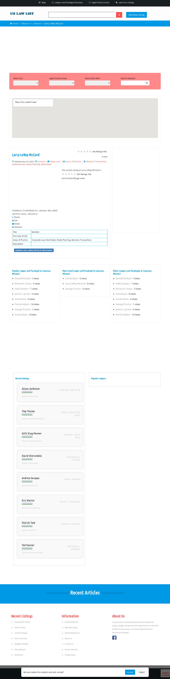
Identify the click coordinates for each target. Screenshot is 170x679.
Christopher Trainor (22, 622)
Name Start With (92, 78)
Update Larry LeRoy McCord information (33, 250)
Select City (17, 78)
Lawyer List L (55, 161)
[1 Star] (78, 151)
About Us (68, 638)
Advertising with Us (72, 633)
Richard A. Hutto (23, 283)
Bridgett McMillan (21, 644)
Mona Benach (20, 649)
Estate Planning (33, 164)
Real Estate (46, 164)
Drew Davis (20, 299)
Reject (142, 672)
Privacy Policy (70, 655)
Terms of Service (71, 649)
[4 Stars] (87, 151)
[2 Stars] (81, 151)
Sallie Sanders (22, 288)
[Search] (119, 15)
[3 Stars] (84, 151)
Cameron (37, 23)
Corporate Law (18, 164)
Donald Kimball (22, 278)
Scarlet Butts (21, 314)
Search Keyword (128, 78)
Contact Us (69, 644)
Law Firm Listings (126, 2)
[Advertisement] (85, 49)
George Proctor (22, 309)
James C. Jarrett (22, 293)
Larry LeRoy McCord (75, 283)
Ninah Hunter (20, 627)
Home (15, 23)
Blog (43, 2)
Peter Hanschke (20, 638)
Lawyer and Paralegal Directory (68, 2)
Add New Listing (136, 14)
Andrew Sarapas (20, 633)
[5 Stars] (90, 151)
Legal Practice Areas (100, 2)
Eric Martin (18, 655)
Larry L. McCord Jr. (73, 161)
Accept (130, 672)
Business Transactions (96, 161)
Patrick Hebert (22, 304)
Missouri (25, 23)
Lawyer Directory (71, 622)
